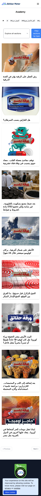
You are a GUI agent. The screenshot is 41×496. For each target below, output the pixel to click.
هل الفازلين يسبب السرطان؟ (16, 120)
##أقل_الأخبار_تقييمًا (28, 21)
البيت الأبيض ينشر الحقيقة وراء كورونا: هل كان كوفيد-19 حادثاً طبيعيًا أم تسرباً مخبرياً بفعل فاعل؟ (20, 339)
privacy (8, 488)
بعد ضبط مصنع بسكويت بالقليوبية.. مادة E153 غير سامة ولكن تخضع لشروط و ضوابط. (19, 206)
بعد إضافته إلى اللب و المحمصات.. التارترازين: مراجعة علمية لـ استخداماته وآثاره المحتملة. (19, 386)
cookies (17, 488)
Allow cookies (10, 492)
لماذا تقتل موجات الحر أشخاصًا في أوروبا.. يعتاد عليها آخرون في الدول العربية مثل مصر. (19, 432)
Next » (35, 449)
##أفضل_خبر (14, 21)
